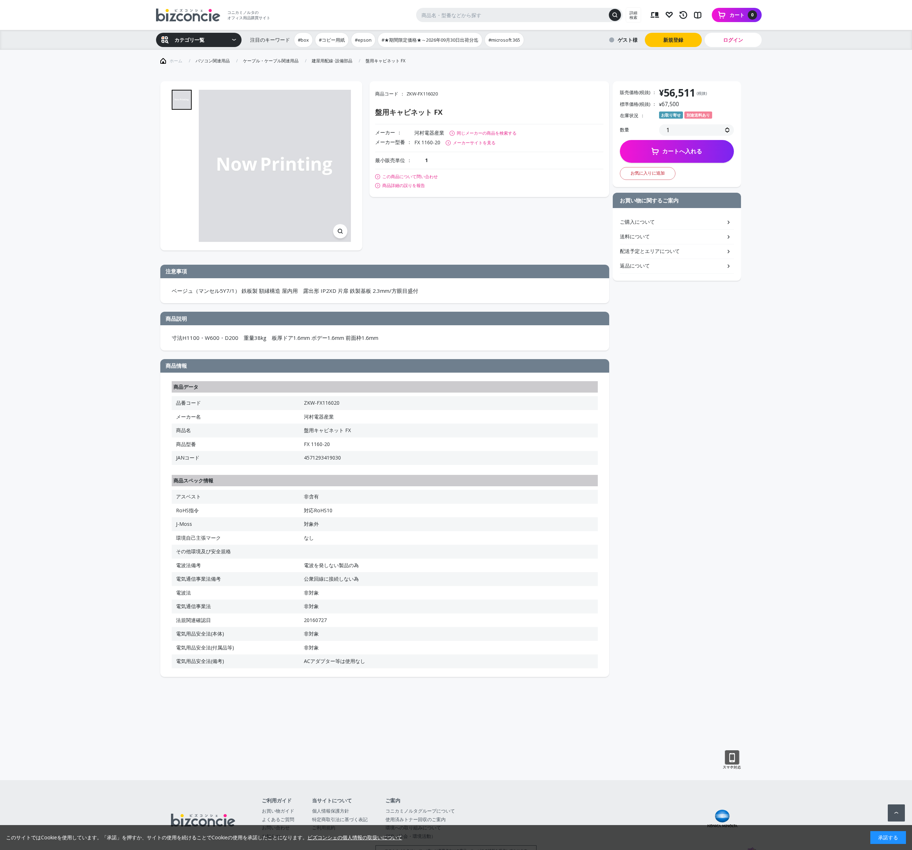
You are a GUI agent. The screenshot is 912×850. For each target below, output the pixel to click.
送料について (635, 236)
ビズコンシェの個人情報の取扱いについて (354, 837)
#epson (363, 40)
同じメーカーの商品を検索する (487, 133)
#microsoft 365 (504, 40)
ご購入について (637, 221)
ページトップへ (896, 813)
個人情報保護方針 (330, 811)
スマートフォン (732, 759)
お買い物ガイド (278, 811)
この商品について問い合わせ (410, 177)
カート (742, 14)
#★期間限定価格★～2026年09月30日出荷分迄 (430, 40)
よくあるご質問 (278, 819)
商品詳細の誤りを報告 (403, 185)
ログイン (733, 39)
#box (303, 40)
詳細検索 (633, 15)
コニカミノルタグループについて (420, 811)
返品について (635, 265)
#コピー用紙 (332, 40)
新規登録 (673, 39)
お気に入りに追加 (648, 173)
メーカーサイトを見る (474, 143)
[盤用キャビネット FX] (275, 166)
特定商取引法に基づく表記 (340, 819)
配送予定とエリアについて (650, 251)
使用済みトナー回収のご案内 (415, 819)
